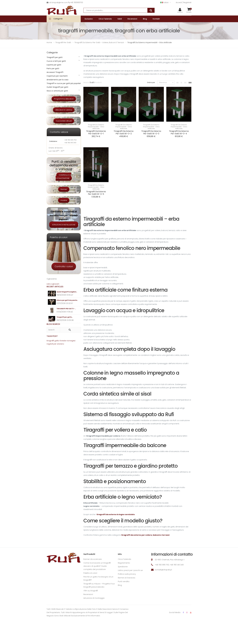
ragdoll (50, 344)
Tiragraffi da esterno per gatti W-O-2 (124, 132)
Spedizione (123, 566)
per (54, 344)
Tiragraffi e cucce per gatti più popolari (64, 83)
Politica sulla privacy (127, 574)
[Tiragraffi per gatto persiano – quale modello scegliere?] (52, 319)
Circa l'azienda (124, 559)
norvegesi (71, 340)
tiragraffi (50, 340)
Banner (64, 189)
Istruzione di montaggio (94, 598)
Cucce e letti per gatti (56, 61)
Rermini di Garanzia (126, 578)
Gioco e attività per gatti (57, 91)
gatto (56, 340)
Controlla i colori (64, 266)
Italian (166, 2)
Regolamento (124, 563)
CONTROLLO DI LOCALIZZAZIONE (63, 176)
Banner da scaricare (92, 559)
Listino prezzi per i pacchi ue (130, 570)
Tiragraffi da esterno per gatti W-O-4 (179, 132)
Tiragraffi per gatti (54, 57)
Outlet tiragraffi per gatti (57, 87)
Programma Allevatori (64, 99)
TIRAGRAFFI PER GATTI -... (66, 309)
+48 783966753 (76, 2)
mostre (63, 200)
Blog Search (53, 324)
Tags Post (52, 336)
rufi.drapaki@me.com (58, 2)
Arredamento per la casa (57, 79)
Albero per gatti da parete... (67, 300)
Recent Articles (55, 286)
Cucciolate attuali (64, 121)
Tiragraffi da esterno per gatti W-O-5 (96, 192)
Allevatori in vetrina (63, 110)
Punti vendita (123, 581)
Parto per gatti (53, 68)
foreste (63, 340)
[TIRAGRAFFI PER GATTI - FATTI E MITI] (52, 310)
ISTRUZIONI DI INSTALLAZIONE (63, 224)
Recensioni (88, 594)
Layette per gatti (54, 65)
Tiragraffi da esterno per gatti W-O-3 (151, 132)
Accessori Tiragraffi (55, 72)
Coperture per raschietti (57, 76)
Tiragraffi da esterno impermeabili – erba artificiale (96, 127)
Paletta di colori (90, 573)
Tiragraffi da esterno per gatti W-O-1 (96, 132)
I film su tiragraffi (90, 590)
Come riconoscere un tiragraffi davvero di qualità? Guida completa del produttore (97, 566)
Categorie (57, 18)
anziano (60, 344)
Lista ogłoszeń (53, 284)
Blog (120, 585)
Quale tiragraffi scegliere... (67, 292)
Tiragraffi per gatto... (65, 317)
